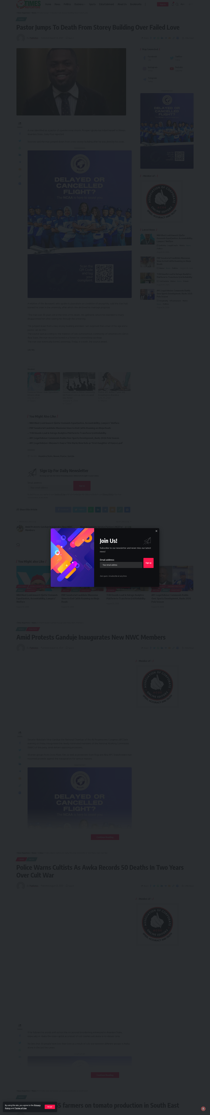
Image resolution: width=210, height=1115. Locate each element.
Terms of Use (21, 1108)
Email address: (107, 559)
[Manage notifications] (203, 1108)
